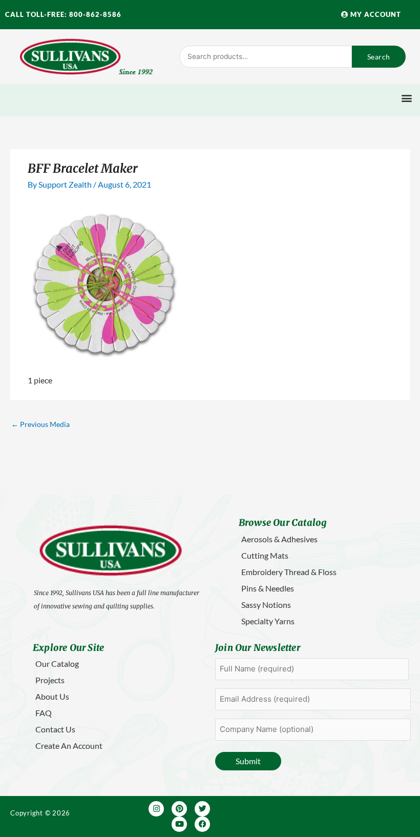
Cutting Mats (264, 555)
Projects (50, 680)
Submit (248, 761)
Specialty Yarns (268, 621)
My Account (374, 14)
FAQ (43, 713)
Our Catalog (57, 663)
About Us (52, 696)
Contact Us (55, 729)
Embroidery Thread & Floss (289, 572)
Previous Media (40, 424)
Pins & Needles (267, 588)
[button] (406, 97)
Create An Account (68, 745)
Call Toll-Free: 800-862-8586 (63, 14)
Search (378, 56)
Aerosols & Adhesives (279, 539)
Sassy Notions (266, 604)
